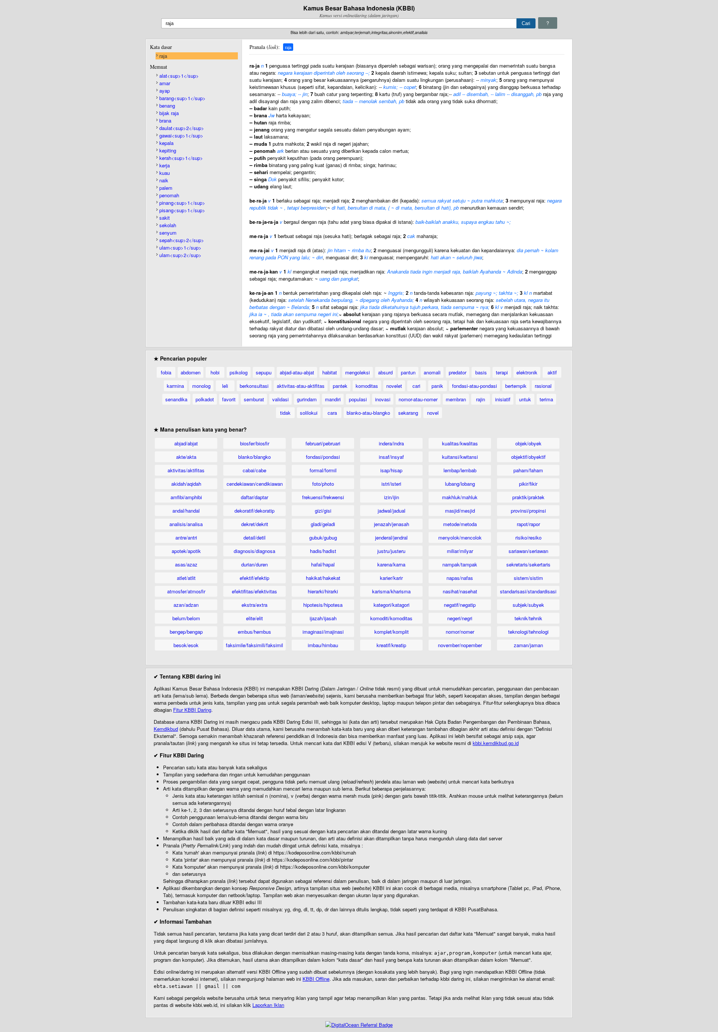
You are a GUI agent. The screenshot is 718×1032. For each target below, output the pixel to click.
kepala (166, 142)
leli (225, 385)
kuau (164, 172)
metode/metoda (460, 524)
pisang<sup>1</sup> (182, 210)
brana (165, 120)
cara (332, 412)
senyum (168, 232)
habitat (329, 372)
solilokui (308, 412)
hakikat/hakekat (323, 577)
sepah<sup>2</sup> (181, 240)
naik (163, 180)
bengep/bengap (186, 631)
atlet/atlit (186, 577)
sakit (164, 217)
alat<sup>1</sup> (179, 75)
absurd (385, 372)
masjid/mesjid (460, 510)
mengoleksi (357, 372)
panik (437, 385)
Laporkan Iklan (268, 1004)
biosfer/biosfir (254, 443)
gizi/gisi (323, 510)
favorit (229, 399)
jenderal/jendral (391, 537)
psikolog (239, 372)
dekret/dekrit (254, 524)
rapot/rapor (528, 524)
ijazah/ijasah (323, 618)
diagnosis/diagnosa (254, 550)
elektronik (526, 372)
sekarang (408, 412)
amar (164, 83)
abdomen (190, 372)
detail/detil (254, 537)
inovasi (382, 399)
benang (167, 105)
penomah (169, 195)
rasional (543, 385)
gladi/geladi (323, 524)
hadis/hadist (323, 550)
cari (416, 385)
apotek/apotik (186, 550)
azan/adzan (186, 604)
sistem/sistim (528, 577)
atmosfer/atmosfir (186, 591)
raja (163, 55)
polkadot (205, 399)
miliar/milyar (460, 550)
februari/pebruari (323, 443)
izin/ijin (391, 497)
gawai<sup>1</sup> (181, 135)
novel (433, 412)
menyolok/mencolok (460, 537)
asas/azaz (186, 564)
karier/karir (391, 577)
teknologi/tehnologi (528, 631)
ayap (164, 90)
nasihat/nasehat (460, 591)
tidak (285, 412)
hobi (215, 372)
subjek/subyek (528, 604)
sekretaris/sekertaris (528, 564)
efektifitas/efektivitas (254, 591)
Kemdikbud (166, 728)
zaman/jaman (528, 645)
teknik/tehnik (528, 618)
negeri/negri (459, 618)
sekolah (167, 225)
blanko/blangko (254, 456)
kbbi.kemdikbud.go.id (496, 743)
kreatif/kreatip (391, 645)
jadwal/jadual (391, 510)
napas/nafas (460, 577)
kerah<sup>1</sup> (181, 157)
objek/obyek (528, 443)
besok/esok (186, 645)
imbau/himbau (323, 645)
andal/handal (186, 510)
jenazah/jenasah (391, 524)
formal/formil (323, 470)
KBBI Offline (316, 978)
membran (456, 399)
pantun (408, 372)
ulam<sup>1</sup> (180, 247)
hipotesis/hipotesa (323, 604)
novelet (394, 385)
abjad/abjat (186, 443)
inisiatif (502, 399)
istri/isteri (391, 483)
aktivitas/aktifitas (186, 470)
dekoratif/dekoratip (254, 510)
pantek (340, 385)
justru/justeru (391, 550)
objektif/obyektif (528, 456)
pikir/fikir (528, 483)
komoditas (367, 385)
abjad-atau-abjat (297, 372)
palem (165, 187)
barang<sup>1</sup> (182, 98)
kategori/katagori (391, 604)
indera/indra (391, 443)
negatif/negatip (460, 604)
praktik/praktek (528, 497)
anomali (432, 372)
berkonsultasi (254, 385)
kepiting (167, 150)
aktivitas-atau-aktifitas (301, 385)
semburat (254, 399)
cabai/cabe (254, 470)
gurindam (307, 399)
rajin (480, 399)
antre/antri (186, 537)
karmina (175, 385)
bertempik (516, 385)
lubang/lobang (460, 483)
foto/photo (323, 483)
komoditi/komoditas (391, 618)
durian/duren (254, 564)
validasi (280, 399)
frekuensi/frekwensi (323, 497)
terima (546, 399)
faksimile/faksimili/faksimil (254, 645)
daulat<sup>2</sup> (181, 128)
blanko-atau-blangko (368, 412)
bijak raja (169, 113)
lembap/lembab (460, 470)
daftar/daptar (254, 497)
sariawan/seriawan (528, 550)
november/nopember (460, 645)
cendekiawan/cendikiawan (255, 483)
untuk (525, 399)
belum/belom (186, 618)
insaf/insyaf (391, 456)
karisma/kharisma (391, 591)
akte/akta (186, 456)
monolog (201, 385)
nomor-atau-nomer (418, 399)
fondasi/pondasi (323, 456)
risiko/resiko (528, 537)
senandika (176, 399)
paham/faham (528, 470)
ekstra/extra (254, 604)
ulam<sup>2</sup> (180, 255)
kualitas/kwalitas (460, 443)
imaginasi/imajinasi (323, 631)
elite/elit (254, 618)
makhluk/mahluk (460, 497)
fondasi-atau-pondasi (474, 385)
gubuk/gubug (323, 537)
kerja (164, 165)
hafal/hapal (323, 564)
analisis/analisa (186, 524)
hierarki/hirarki (323, 591)
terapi (502, 372)
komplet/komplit (391, 631)
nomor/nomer (460, 631)
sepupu (263, 372)
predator (457, 372)
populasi (358, 399)
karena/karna (391, 564)
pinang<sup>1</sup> (182, 202)
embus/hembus (254, 631)
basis (481, 372)
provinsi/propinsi (528, 510)
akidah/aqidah (186, 483)
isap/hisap (391, 470)
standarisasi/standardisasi (528, 591)
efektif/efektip (254, 577)
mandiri (333, 399)
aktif (552, 372)
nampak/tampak (459, 564)
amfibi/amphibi (186, 497)
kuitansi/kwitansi (460, 456)
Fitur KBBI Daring (192, 709)
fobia (166, 372)
